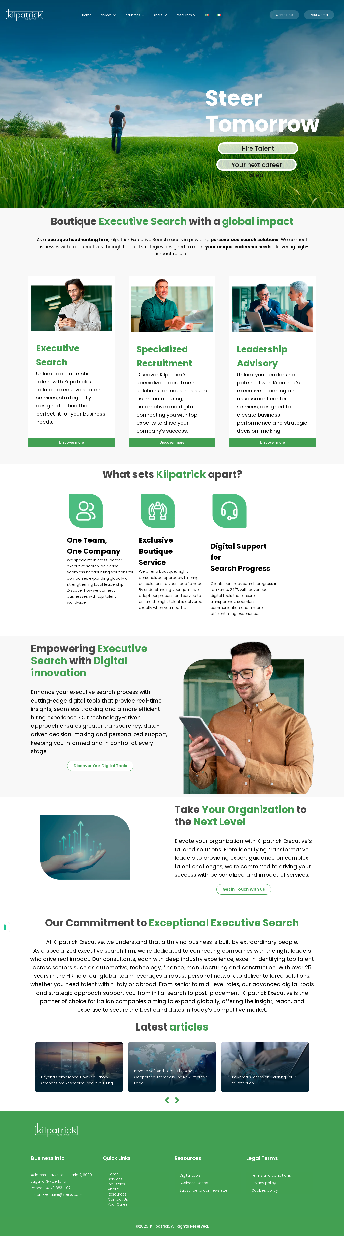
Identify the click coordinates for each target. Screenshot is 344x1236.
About (157, 15)
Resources (184, 15)
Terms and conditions (271, 1175)
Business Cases (194, 1182)
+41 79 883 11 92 (57, 1187)
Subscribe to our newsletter (204, 1190)
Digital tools (190, 1175)
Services (105, 15)
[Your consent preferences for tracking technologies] (5, 927)
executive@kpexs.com (62, 1194)
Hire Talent (258, 148)
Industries (132, 15)
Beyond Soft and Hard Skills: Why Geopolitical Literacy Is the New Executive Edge (171, 1077)
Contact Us (118, 1199)
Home (86, 15)
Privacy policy (263, 1182)
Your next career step (256, 166)
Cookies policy (264, 1190)
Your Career (118, 1204)
